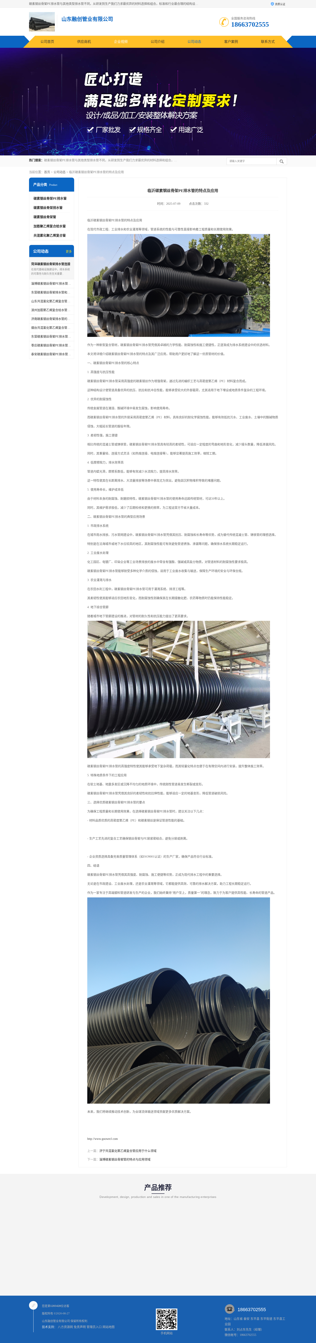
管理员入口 (94, 1327)
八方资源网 (65, 1327)
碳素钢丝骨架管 (45, 217)
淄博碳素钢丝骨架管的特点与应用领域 (124, 1159)
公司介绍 (157, 41)
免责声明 (80, 1327)
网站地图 (109, 1327)
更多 (69, 251)
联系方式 (268, 41)
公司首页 (47, 41)
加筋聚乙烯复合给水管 (50, 226)
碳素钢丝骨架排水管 (48, 207)
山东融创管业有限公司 (56, 1321)
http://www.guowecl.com (102, 1138)
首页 (47, 172)
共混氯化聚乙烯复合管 (50, 235)
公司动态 (194, 41)
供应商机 (84, 41)
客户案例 (231, 41)
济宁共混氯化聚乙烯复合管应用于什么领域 (127, 1150)
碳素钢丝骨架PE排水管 (50, 198)
